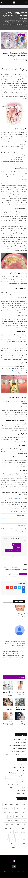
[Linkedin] (23, 591)
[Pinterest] (7, 587)
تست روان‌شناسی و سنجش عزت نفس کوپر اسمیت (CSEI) (15, 779)
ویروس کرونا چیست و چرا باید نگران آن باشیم (17, 745)
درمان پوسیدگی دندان (7, 577)
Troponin (9, 820)
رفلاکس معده (13, 508)
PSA (12, 836)
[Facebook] (23, 587)
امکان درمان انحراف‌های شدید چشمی (19, 739)
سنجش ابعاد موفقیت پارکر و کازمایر (19, 767)
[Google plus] (11, 587)
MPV (24, 812)
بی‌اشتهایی (24, 528)
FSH (24, 844)
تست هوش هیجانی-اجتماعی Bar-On (19, 782)
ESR (11, 804)
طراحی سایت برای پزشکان (13, 550)
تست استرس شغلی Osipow (20, 764)
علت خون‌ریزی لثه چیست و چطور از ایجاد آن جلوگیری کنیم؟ (8, 723)
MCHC (17, 812)
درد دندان (24, 577)
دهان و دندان (21, 35)
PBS (10, 812)
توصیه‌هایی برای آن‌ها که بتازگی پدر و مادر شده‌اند (20, 708)
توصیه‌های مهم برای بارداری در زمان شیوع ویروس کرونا (15, 754)
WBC (23, 804)
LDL (11, 828)
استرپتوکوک (6, 79)
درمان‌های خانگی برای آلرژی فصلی (19, 748)
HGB (24, 808)
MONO (17, 820)
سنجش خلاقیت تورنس (21, 770)
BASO (16, 816)
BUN (16, 832)
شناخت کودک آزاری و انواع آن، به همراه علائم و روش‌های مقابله (20, 723)
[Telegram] (15, 587)
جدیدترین (21, 677)
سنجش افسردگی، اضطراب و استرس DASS (17, 773)
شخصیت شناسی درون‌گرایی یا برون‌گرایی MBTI (17, 785)
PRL (7, 840)
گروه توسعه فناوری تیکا (9, 872)
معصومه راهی (22, 59)
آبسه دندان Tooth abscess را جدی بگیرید (21, 615)
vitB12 (23, 836)
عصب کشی (8, 357)
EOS (24, 820)
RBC (17, 804)
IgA (6, 836)
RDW (5, 808)
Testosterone (22, 848)
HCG (13, 848)
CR (7, 824)
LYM (10, 816)
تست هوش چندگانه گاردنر (21, 794)
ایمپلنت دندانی (15, 370)
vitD (10, 832)
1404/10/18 (10, 59)
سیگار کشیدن (23, 437)
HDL (17, 828)
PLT (24, 824)
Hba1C (17, 844)
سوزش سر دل (15, 498)
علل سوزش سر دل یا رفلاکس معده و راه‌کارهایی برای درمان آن (14, 519)
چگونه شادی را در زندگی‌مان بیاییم (9, 708)
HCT (18, 808)
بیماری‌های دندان (6, 574)
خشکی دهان (23, 474)
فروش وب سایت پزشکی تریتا (20, 742)
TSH (13, 840)
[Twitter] (19, 587)
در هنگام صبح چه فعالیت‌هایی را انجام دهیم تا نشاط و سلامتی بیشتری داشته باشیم (8, 693)
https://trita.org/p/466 (19, 61)
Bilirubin (23, 832)
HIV (18, 836)
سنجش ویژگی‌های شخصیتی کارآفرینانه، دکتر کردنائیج (15, 776)
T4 (11, 844)
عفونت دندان (19, 161)
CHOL (23, 828)
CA (6, 828)
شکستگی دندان (17, 577)
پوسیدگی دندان (22, 74)
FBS (12, 824)
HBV (24, 840)
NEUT (23, 816)
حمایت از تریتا (16, 544)
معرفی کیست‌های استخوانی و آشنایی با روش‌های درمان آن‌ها (21, 692)
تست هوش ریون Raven (21, 791)
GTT (18, 824)
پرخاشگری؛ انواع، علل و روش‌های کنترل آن (18, 751)
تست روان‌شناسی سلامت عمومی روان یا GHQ (17, 788)
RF (18, 840)
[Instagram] (14, 866)
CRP (5, 804)
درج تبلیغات (17, 547)
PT (5, 812)
